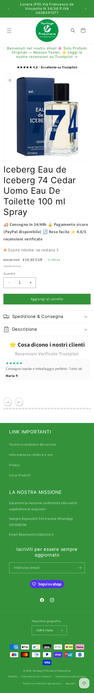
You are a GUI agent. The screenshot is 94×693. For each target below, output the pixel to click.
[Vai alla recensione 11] (13, 409)
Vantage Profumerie (45, 670)
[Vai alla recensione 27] (64, 409)
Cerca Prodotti (20, 475)
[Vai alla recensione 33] (83, 409)
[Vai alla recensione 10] (10, 409)
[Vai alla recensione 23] (51, 409)
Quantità (9, 274)
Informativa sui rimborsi (36, 676)
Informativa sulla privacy (70, 676)
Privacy (14, 465)
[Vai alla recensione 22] (48, 409)
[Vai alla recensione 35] (90, 409)
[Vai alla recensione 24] (55, 409)
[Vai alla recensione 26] (61, 409)
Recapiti (71, 683)
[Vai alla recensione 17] (32, 409)
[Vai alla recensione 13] (19, 409)
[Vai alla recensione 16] (29, 409)
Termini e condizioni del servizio (32, 444)
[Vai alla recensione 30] (74, 409)
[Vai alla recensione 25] (58, 409)
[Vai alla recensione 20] (42, 409)
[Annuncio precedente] (8, 9)
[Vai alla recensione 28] (67, 409)
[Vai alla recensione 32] (80, 409)
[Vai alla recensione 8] (4, 409)
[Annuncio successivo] (86, 9)
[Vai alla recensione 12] (16, 409)
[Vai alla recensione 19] (39, 409)
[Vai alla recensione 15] (26, 409)
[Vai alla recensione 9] (7, 409)
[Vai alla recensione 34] (87, 409)
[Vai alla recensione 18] (35, 409)
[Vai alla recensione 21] (45, 409)
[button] (9, 31)
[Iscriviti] (80, 567)
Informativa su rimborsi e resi (31, 455)
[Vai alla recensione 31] (77, 409)
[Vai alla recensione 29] (71, 409)
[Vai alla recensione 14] (23, 409)
